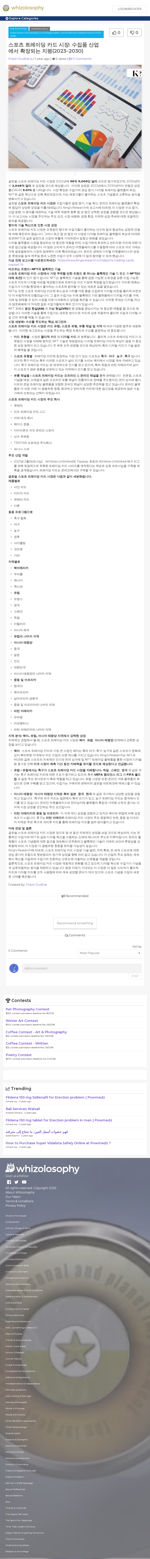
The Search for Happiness (18, 1520)
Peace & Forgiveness (16, 1445)
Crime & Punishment (16, 1271)
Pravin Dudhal (18, 59)
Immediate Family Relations (20, 1371)
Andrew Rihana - (15, 1112)
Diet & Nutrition (18, 28)
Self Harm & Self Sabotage (19, 1483)
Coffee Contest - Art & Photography (36, 1032)
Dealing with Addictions (18, 1284)
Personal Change (14, 1452)
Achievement (12, 1222)
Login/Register (130, 9)
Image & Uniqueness (16, 1365)
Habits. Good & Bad (15, 1346)
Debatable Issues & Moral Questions (24, 1290)
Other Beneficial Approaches (20, 1420)
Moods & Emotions (15, 1414)
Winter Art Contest (22, 1021)
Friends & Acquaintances (18, 1340)
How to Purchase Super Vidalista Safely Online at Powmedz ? (58, 1143)
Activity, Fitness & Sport (17, 1228)
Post (135, 976)
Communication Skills (17, 1265)
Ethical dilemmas (14, 1315)
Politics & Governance (16, 1464)
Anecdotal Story (39, 28)
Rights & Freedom (14, 1476)
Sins (7, 1501)
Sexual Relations (13, 1495)
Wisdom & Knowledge (17, 1551)
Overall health (12, 1433)
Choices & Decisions (15, 1259)
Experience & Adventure (18, 1321)
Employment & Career (17, 1309)
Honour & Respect (14, 1352)
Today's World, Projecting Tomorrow (24, 1532)
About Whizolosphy (20, 1192)
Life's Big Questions (15, 1389)
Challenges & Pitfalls (16, 1253)
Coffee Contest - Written (27, 1043)
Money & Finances (14, 1408)
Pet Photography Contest (27, 1009)
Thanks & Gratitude (15, 1508)
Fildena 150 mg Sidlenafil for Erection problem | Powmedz (55, 1097)
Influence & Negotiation (17, 1377)
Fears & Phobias (13, 1333)
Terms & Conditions (19, 1201)
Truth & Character (15, 1539)
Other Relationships (16, 1427)
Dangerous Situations (16, 1277)
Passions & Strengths (16, 1439)
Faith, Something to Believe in (21, 1327)
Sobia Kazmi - (13, 1135)
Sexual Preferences (15, 1489)
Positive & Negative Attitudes (20, 1470)
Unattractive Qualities (17, 1545)
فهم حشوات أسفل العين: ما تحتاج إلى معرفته (37, 1132)
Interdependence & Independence (22, 1383)
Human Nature (13, 1358)
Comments (82, 59)
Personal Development (17, 1458)
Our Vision (12, 1197)
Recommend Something (75, 923)
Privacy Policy (15, 1205)
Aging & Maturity (14, 1234)
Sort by (137, 946)
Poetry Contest (19, 1055)
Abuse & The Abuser (16, 1215)
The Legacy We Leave (16, 1514)
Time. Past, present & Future (20, 1526)
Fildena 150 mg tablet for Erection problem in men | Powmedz (59, 1120)
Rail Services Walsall (23, 1109)
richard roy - (12, 1101)
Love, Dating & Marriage (18, 1396)
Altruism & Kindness (16, 1240)
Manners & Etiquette (16, 1402)
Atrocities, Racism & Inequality (21, 1246)
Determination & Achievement (21, 1296)
